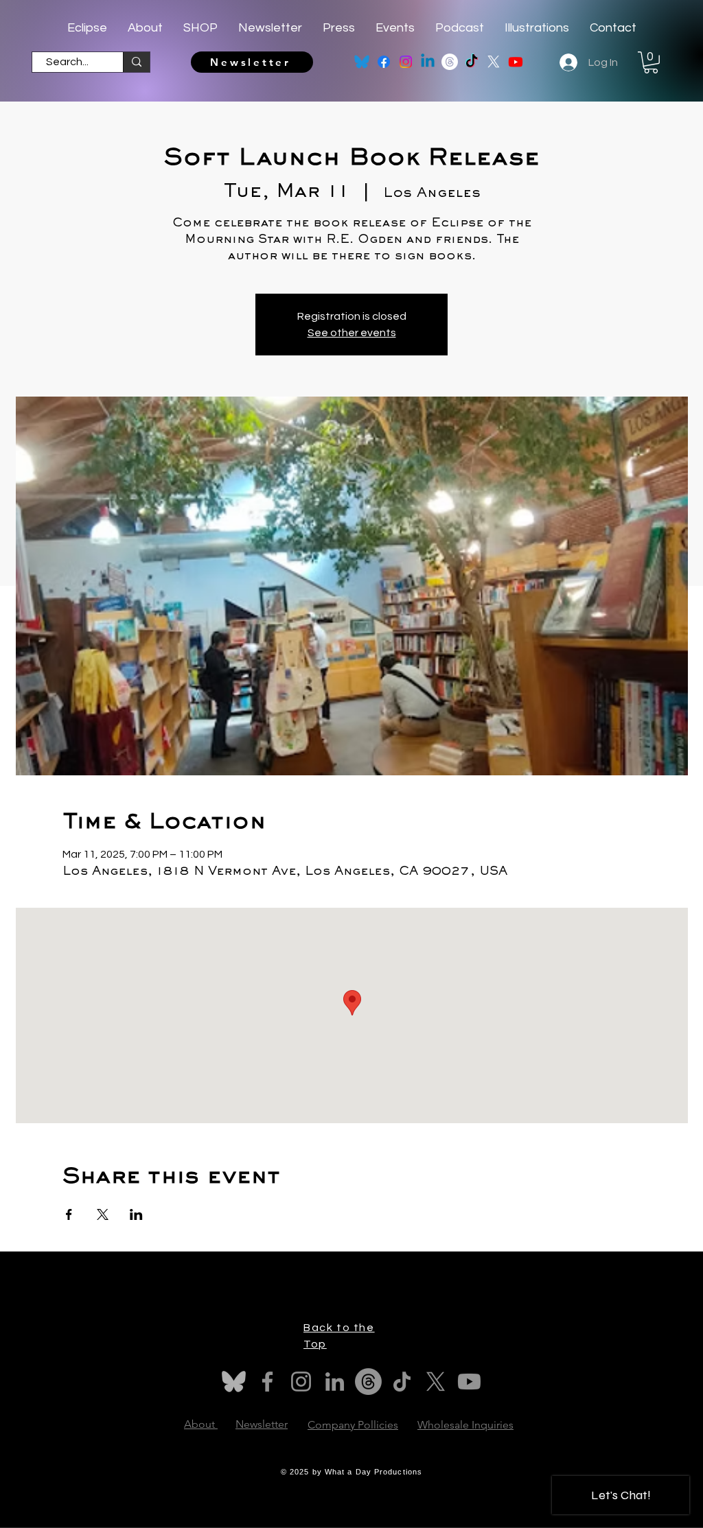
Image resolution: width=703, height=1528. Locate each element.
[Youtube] (515, 62)
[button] (651, 62)
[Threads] (449, 62)
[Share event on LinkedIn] (136, 1214)
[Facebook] (384, 62)
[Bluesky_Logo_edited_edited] (362, 62)
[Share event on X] (102, 1214)
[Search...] (136, 62)
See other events (352, 332)
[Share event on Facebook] (69, 1214)
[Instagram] (405, 62)
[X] (493, 62)
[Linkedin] (427, 62)
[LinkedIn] (334, 1381)
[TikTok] (471, 62)
